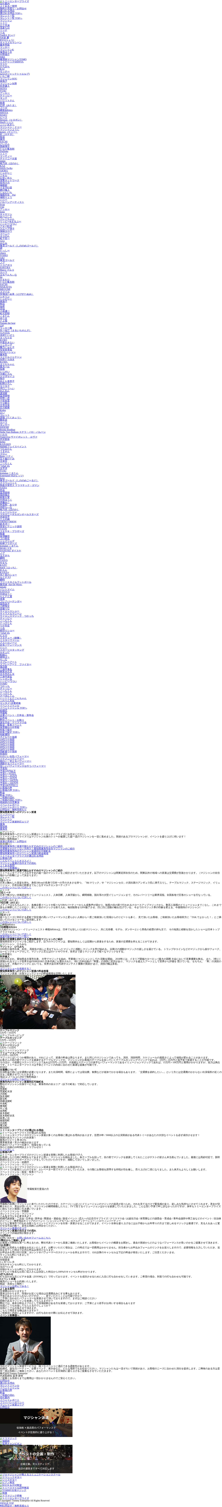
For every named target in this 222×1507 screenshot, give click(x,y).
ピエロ (3, 635)
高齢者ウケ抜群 (8, 751)
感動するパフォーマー (12, 763)
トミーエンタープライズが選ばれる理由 (21, 856)
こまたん (5, 316)
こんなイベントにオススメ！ (15, 860)
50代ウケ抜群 (7, 749)
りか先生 (5, 625)
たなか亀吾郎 (7, 149)
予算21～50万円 (8, 778)
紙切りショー (7, 630)
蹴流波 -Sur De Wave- (11, 584)
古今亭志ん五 (7, 674)
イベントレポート (9, 804)
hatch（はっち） (8, 567)
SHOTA (4, 112)
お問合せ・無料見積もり (13, 809)
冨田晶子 (5, 604)
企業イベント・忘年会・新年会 (17, 715)
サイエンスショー (9, 611)
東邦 (2, 139)
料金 (2, 792)
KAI (2, 69)
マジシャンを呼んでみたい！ (15, 1079)
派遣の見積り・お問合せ (13, 841)
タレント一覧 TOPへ (11, 18)
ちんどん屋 (6, 596)
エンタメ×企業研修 (10, 703)
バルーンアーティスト (12, 202)
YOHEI (4, 255)
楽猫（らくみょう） (11, 417)
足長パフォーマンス (11, 645)
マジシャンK (7, 49)
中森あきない (7, 342)
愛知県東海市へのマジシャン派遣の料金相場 (24, 853)
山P (2, 325)
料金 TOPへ (6, 795)
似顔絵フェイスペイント (13, 446)
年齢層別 (5, 734)
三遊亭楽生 (6, 676)
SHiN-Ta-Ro (6, 168)
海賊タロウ (6, 231)
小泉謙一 (5, 311)
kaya (2, 478)
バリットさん (7, 100)
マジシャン (6, 20)
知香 (2, 369)
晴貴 (2, 103)
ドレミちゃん (7, 219)
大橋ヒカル (6, 374)
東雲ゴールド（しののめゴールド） (19, 245)
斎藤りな (5, 608)
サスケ (3, 64)
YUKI (3, 91)
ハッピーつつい (8, 224)
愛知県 (3, 826)
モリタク (5, 386)
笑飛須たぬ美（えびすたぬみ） (17, 294)
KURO (3, 340)
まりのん (5, 236)
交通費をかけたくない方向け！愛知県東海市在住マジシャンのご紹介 (37, 848)
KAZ (2, 166)
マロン (3, 454)
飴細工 (3, 654)
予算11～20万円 (8, 775)
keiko (2, 441)
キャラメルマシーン (11, 42)
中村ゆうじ (6, 500)
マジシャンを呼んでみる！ (14, 1286)
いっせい (5, 371)
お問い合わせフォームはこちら (34, 1238)
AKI (2, 258)
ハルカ (3, 434)
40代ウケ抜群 (7, 746)
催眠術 (3, 185)
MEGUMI (5, 289)
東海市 (3, 829)
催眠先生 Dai (8, 195)
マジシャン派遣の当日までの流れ (18, 863)
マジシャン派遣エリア (12, 1405)
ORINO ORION (8, 521)
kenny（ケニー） (9, 132)
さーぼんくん (7, 696)
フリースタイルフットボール (15, 582)
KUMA (4, 362)
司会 (2, 490)
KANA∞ (4, 572)
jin (1, 277)
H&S (2, 57)
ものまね (5, 333)
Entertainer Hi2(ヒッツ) (11, 475)
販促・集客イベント (11, 725)
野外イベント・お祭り (12, 720)
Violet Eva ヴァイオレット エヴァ (18, 437)
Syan (2, 204)
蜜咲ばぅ (5, 657)
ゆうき (3, 318)
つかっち (5, 686)
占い (2, 412)
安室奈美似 (6, 350)
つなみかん (6, 449)
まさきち (5, 555)
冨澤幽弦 (5, 536)
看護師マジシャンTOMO (13, 59)
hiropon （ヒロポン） (11, 120)
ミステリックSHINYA (12, 62)
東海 (2, 824)
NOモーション (8, 352)
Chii (2, 207)
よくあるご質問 (8, 6)
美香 (2, 599)
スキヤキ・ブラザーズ (12, 531)
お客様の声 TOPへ (10, 790)
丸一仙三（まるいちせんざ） (15, 330)
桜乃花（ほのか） (9, 163)
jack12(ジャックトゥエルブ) (15, 74)
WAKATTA (6, 287)
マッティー (6, 156)
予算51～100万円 (9, 780)
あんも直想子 (7, 381)
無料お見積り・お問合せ (13, 8)
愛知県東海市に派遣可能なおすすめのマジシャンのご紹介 (31, 846)
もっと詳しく (7, 1149)
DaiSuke (4, 151)
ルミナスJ (5, 577)
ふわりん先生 (7, 700)
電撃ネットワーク (9, 180)
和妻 (2, 533)
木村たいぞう (7, 335)
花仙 (2, 308)
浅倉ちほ (5, 28)
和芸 (2, 304)
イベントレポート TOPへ (13, 807)
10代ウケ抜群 (7, 739)
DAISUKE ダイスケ (10, 550)
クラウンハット (8, 483)
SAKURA (5, 267)
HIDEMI (4, 427)
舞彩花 (3, 420)
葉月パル (5, 366)
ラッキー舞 (6, 328)
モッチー (5, 71)
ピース (3, 117)
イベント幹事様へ (9, 868)
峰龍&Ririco (6, 110)
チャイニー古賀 (8, 158)
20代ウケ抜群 (7, 742)
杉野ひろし (6, 383)
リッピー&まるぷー (10, 221)
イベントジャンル (9, 705)
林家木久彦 (6, 671)
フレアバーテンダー (11, 601)
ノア (2, 262)
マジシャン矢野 (8, 83)
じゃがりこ (6, 173)
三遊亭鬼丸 (6, 669)
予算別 (3, 768)
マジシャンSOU (8, 78)
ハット (3, 647)
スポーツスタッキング (12, 650)
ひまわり (5, 279)
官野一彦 (5, 398)
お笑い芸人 (6, 178)
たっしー (5, 250)
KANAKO (5, 444)
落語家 (3, 667)
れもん (3, 570)
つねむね (5, 466)
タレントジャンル (9, 1385)
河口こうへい (7, 388)
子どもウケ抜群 (8, 737)
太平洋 (3, 468)
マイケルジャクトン (11, 357)
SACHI (3, 141)
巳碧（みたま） (8, 105)
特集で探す (6, 729)
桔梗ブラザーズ (8, 543)
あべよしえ (6, 216)
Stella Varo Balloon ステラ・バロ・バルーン (23, 432)
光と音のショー (8, 575)
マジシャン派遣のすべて (13, 1228)
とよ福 (3, 320)
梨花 (2, 137)
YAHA (3, 487)
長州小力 (5, 183)
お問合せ (5, 1380)
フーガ (3, 107)
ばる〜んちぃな (8, 274)
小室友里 (5, 400)
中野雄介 (5, 54)
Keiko (3, 410)
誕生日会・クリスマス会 (13, 722)
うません (5, 451)
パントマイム (7, 589)
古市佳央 (5, 405)
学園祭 (3, 713)
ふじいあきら (7, 124)
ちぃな (3, 659)
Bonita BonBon (7, 429)
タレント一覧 (7, 16)
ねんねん (5, 391)
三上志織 (5, 519)
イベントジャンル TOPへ (13, 708)
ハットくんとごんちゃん (13, 698)
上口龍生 (5, 538)
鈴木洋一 (5, 524)
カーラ (3, 272)
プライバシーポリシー (12, 1402)
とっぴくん (6, 623)
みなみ (3, 243)
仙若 (2, 306)
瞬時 (2, 558)
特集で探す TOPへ (10, 732)
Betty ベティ (6, 456)
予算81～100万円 (9, 783)
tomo (2, 212)
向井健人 (5, 86)
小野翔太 (5, 606)
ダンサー (5, 425)
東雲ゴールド (7, 260)
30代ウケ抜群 (7, 744)
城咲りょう (6, 197)
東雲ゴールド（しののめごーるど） (19, 480)
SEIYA (3, 88)
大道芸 (3, 461)
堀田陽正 (5, 495)
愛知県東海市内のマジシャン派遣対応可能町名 (25, 851)
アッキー (5, 93)
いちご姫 (5, 76)
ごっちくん (6, 463)
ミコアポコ (6, 265)
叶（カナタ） (7, 134)
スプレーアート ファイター (15, 664)
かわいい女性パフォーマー (14, 756)
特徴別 (3, 754)
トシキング (6, 345)
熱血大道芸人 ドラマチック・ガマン (19, 485)
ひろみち (5, 66)
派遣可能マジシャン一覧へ (14, 936)
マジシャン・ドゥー (11, 127)
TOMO (3, 683)
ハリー (3, 199)
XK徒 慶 (4, 37)
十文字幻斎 (6, 187)
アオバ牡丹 (6, 226)
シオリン (5, 296)
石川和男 (5, 408)
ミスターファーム (9, 640)
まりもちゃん (7, 364)
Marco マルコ (7, 270)
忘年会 (3, 717)
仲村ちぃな (6, 507)
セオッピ (5, 652)
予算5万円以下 (8, 771)
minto (2, 161)
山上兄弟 (5, 25)
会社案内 (5, 3)
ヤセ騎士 (5, 403)
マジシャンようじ (9, 129)
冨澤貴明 (5, 395)
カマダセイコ (7, 376)
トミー (3, 23)
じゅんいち (6, 192)
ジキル (3, 175)
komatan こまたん (9, 473)
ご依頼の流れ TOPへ (11, 800)
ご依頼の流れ (7, 797)
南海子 (3, 81)
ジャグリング (7, 541)
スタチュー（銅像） (11, 638)
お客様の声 (6, 788)
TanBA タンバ (7, 35)
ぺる (2, 32)
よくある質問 (7, 865)
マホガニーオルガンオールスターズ (19, 514)
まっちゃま (6, 337)
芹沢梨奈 (5, 439)
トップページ (7, 814)
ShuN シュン (6, 122)
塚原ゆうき (6, 52)
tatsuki (3, 587)
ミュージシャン (8, 512)
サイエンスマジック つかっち (17, 616)
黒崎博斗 (5, 146)
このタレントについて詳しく (15, 887)
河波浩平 (5, 516)
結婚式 (3, 710)
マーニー (5, 233)
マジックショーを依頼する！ (15, 968)
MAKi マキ (6, 548)
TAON (3, 529)
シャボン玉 (6, 679)
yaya (2, 241)
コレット (5, 415)
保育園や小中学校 (9, 727)
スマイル (5, 291)
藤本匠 (3, 354)
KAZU (3, 565)
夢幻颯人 (5, 190)
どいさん (5, 144)
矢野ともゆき (7, 359)
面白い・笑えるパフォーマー (15, 761)
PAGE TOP (8, 1503)
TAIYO (4, 560)
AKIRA (4, 170)
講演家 (3, 393)
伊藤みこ (5, 502)
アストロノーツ (8, 642)
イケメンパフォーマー (12, 759)
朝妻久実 (5, 497)
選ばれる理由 (7, 11)
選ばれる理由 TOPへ (11, 13)
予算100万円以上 (9, 785)
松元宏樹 (5, 313)
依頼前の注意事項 (9, 802)
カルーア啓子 (7, 228)
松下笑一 (5, 238)
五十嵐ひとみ (7, 458)
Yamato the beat (7, 323)
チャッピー (6, 95)
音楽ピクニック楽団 (11, 526)
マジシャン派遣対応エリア (14, 821)
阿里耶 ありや (8, 504)
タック (3, 98)
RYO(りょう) (7, 40)
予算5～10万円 (8, 773)
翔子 (2, 379)
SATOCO (5, 592)
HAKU (3, 115)
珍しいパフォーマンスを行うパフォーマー (23, 766)
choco (3, 253)
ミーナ (3, 30)
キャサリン (6, 214)
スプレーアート (8, 662)
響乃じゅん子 (7, 347)
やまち (3, 562)
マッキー (5, 47)
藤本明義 (5, 45)
